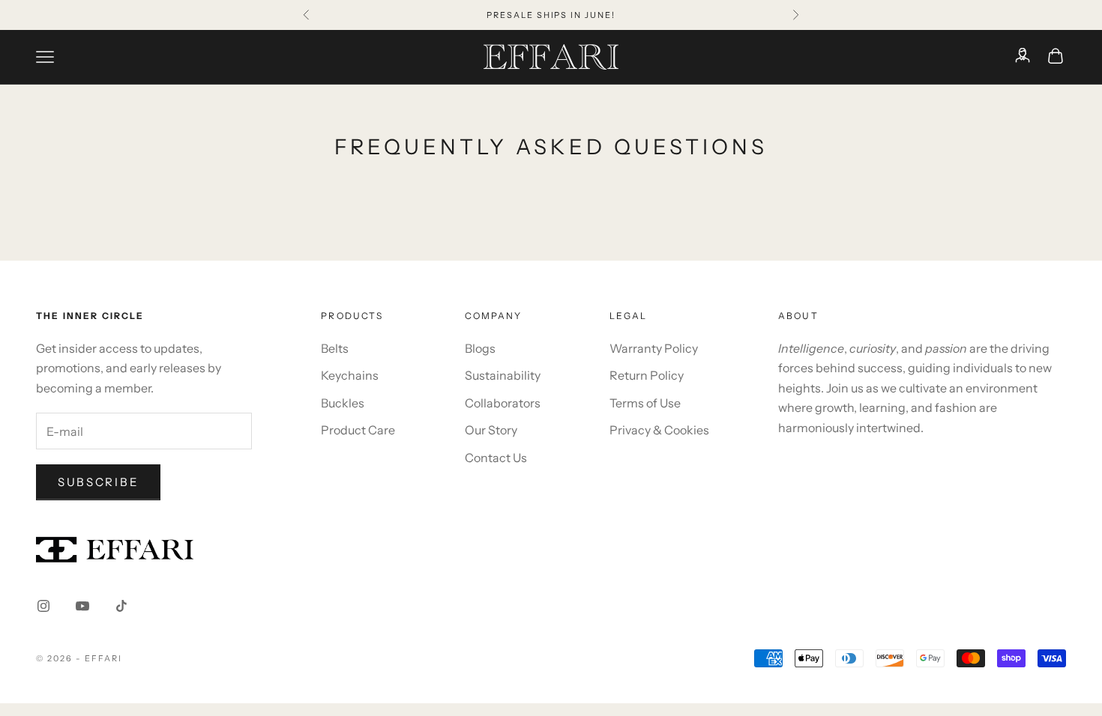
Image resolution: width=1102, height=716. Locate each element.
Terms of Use (645, 402)
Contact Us (496, 457)
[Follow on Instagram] (43, 605)
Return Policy (646, 375)
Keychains (350, 375)
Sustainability (503, 375)
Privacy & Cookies (659, 429)
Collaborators (503, 402)
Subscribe (98, 482)
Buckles (342, 402)
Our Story (491, 429)
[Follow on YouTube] (82, 605)
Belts (335, 348)
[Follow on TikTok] (121, 605)
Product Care (358, 429)
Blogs (480, 348)
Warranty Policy (653, 348)
